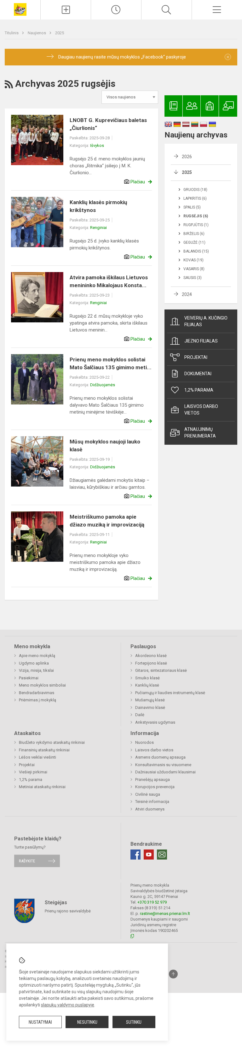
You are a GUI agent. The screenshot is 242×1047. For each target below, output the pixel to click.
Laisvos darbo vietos (201, 409)
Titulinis (12, 33)
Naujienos (37, 33)
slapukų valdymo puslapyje (67, 1004)
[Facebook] (135, 854)
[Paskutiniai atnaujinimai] (116, 9)
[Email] (162, 854)
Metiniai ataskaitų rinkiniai (42, 786)
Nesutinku (87, 1022)
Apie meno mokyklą (37, 655)
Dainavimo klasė (150, 707)
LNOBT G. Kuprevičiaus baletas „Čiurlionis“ (108, 124)
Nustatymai (40, 1022)
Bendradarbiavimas (36, 692)
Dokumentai (197, 373)
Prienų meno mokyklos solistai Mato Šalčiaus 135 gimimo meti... (111, 363)
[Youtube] (149, 854)
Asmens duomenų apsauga (160, 757)
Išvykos (97, 145)
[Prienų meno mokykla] (20, 9)
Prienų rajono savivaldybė (68, 910)
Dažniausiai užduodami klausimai (165, 772)
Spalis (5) (192, 207)
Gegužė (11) (194, 242)
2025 (59, 33)
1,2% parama (198, 390)
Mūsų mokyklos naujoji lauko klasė (105, 445)
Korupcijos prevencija (155, 786)
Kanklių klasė (147, 685)
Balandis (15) (196, 251)
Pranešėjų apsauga (152, 779)
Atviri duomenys (149, 809)
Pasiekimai (28, 678)
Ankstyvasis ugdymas (155, 722)
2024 (187, 294)
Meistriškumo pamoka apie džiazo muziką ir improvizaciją (107, 521)
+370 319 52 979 (152, 902)
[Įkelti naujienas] (66, 9)
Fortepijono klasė (151, 663)
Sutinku (133, 1022)
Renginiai (98, 227)
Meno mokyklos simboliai (42, 685)
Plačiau (137, 181)
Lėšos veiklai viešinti (37, 757)
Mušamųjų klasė (150, 700)
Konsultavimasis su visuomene (163, 764)
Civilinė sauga (147, 794)
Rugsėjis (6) (195, 216)
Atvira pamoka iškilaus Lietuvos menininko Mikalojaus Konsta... (109, 281)
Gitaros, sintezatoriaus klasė (161, 670)
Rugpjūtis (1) (196, 225)
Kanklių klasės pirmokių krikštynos (98, 206)
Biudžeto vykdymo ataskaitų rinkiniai (52, 742)
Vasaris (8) (194, 269)
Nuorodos (144, 742)
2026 (187, 156)
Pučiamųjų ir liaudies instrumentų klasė (170, 692)
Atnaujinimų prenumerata (200, 432)
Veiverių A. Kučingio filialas (206, 321)
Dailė (139, 714)
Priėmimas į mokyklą (37, 700)
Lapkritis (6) (195, 198)
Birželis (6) (194, 233)
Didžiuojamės (102, 384)
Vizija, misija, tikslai (36, 670)
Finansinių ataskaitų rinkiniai (44, 750)
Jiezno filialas (201, 340)
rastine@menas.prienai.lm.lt (165, 913)
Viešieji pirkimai (33, 772)
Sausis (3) (192, 278)
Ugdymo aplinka (34, 663)
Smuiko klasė (147, 678)
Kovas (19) (193, 260)
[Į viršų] (173, 974)
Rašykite (27, 861)
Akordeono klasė (151, 655)
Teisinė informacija (152, 801)
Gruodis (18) (195, 189)
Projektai (195, 357)
